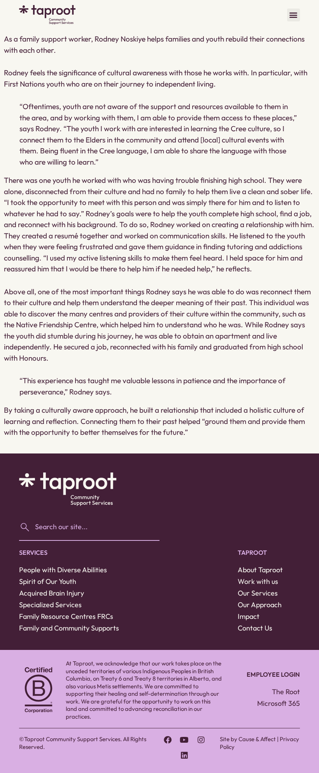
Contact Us (255, 628)
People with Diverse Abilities (63, 569)
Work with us (258, 581)
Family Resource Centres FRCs (66, 616)
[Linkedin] (184, 755)
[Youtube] (184, 740)
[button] (293, 15)
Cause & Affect (257, 739)
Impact (248, 616)
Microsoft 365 (278, 703)
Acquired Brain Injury (51, 593)
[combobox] (89, 527)
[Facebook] (167, 740)
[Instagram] (201, 740)
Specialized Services (50, 604)
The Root (286, 691)
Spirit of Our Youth (47, 581)
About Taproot (260, 569)
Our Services (258, 593)
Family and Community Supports (69, 628)
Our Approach (260, 604)
